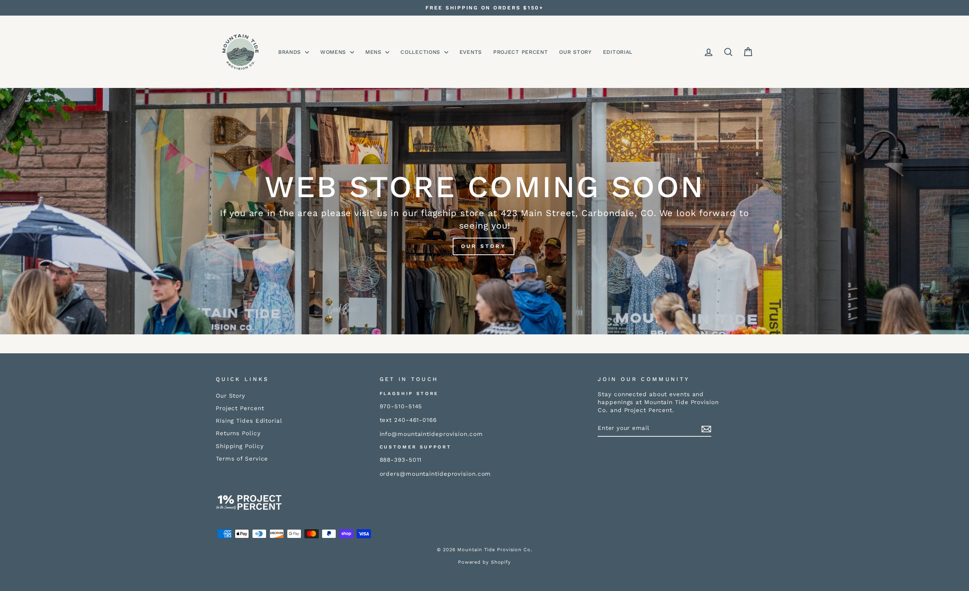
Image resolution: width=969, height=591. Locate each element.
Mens (374, 52)
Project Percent (520, 52)
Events (471, 52)
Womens (334, 52)
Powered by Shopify (484, 562)
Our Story (575, 52)
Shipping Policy (240, 446)
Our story (483, 246)
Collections (421, 52)
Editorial (617, 52)
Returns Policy (238, 433)
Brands (290, 52)
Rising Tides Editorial (249, 420)
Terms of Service (242, 458)
